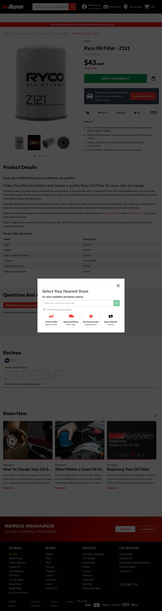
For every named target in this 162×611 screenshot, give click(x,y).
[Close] (118, 285)
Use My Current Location (59, 309)
